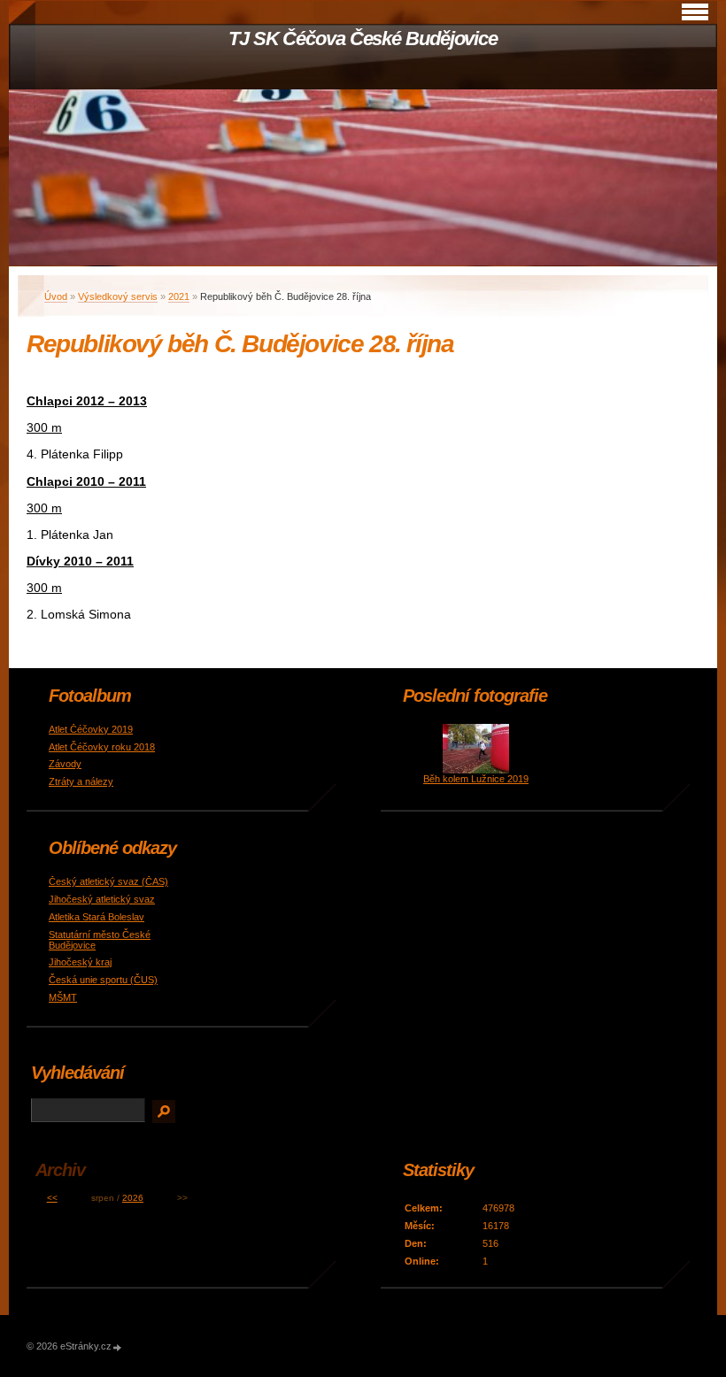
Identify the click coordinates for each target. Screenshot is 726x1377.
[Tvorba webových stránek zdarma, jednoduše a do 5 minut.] (118, 1347)
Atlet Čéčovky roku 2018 (102, 747)
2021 (178, 296)
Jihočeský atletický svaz (102, 899)
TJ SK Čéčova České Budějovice (363, 38)
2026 (132, 1198)
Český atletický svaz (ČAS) (108, 881)
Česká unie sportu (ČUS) (103, 979)
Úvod (55, 296)
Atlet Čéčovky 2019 (91, 729)
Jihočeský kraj (80, 962)
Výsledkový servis (118, 296)
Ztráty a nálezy (81, 781)
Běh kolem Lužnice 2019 (476, 778)
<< (52, 1198)
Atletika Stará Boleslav (96, 917)
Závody (65, 763)
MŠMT (63, 997)
